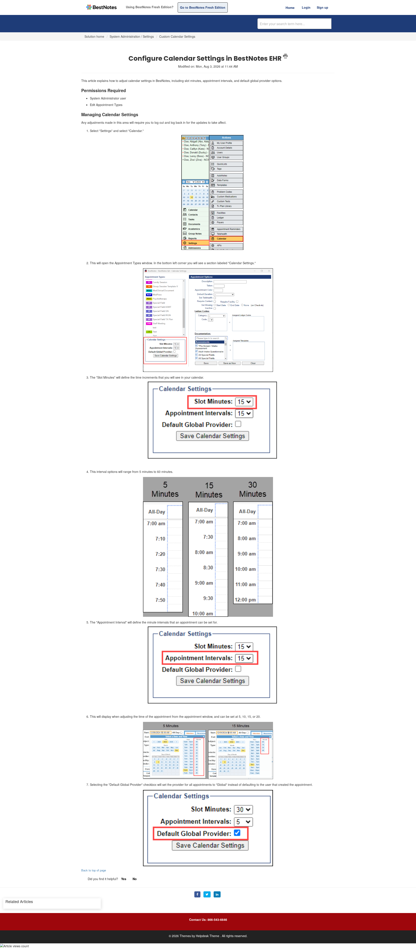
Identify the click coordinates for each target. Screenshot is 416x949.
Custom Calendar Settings (177, 36)
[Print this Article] (285, 56)
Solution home (94, 36)
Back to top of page (93, 870)
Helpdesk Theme (208, 936)
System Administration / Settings (132, 36)
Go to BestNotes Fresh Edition (202, 7)
